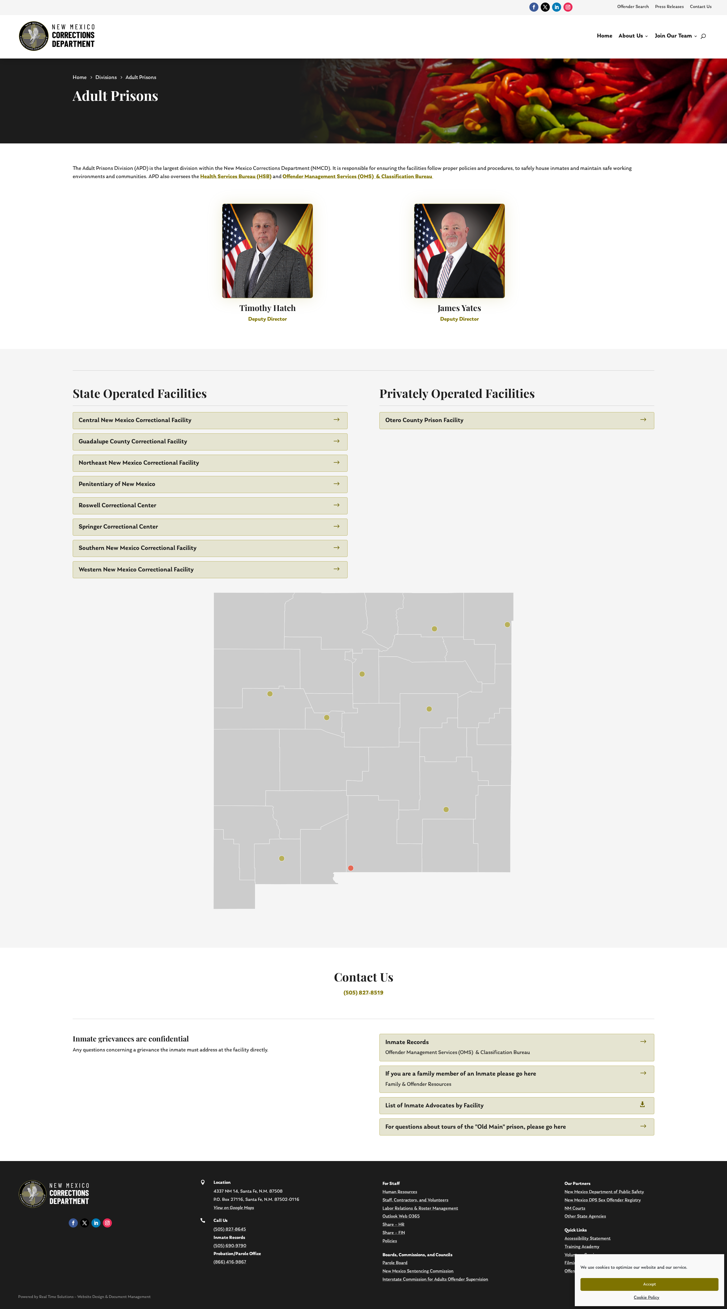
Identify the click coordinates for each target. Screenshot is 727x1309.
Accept (649, 1284)
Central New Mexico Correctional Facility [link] (135, 420)
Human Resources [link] (400, 1192)
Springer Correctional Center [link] (118, 527)
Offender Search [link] (633, 7)
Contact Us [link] (701, 7)
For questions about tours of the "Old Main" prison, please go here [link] (475, 1127)
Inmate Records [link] (407, 1042)
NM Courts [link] (575, 1208)
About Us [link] (631, 36)
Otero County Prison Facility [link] (424, 420)
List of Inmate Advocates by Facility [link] (434, 1106)
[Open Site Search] (703, 36)
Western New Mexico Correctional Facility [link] (136, 570)
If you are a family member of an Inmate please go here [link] (460, 1074)
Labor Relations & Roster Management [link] (420, 1208)
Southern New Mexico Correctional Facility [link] (138, 548)
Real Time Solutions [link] (56, 1297)
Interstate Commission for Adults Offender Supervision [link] (435, 1279)
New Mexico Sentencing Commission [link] (418, 1271)
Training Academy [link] (582, 1247)
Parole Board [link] (395, 1263)
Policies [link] (390, 1241)
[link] (533, 7)
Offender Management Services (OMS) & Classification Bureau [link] (358, 176)
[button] (721, 1267)
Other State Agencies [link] (585, 1216)
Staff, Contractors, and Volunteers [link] (415, 1200)
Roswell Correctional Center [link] (117, 505)
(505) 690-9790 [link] (230, 1246)
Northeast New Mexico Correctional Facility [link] (139, 463)
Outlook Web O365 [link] (401, 1216)
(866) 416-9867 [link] (230, 1262)
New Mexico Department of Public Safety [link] (604, 1192)
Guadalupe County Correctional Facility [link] (133, 442)
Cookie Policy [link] (646, 1297)
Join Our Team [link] (673, 36)
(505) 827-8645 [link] (230, 1229)
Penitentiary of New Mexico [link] (117, 484)
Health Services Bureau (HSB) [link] (235, 176)
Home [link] (604, 36)
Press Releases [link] (669, 7)
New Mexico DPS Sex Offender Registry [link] (603, 1200)
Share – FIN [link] (394, 1233)
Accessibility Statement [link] (588, 1238)
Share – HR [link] (393, 1224)
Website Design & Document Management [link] (114, 1297)
